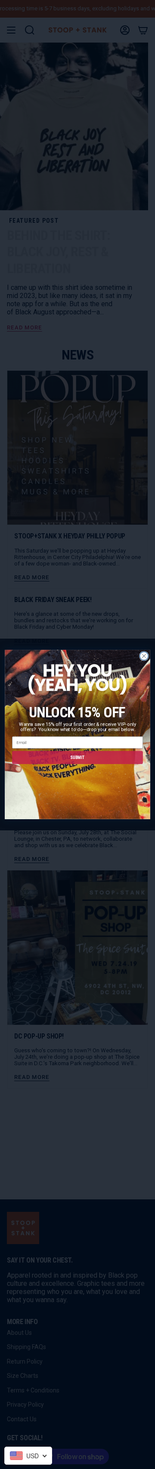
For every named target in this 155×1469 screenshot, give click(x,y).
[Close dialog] (144, 656)
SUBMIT (77, 757)
